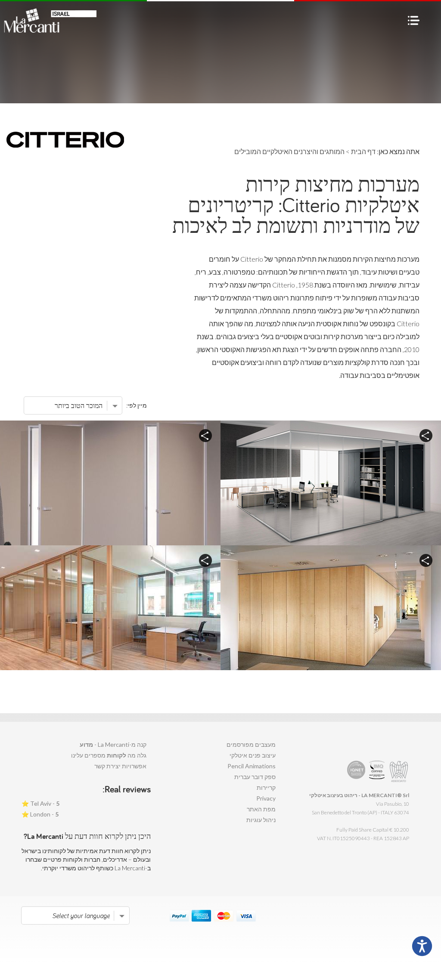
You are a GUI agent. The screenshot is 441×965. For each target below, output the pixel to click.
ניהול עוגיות (261, 819)
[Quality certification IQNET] (356, 772)
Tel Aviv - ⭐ (40, 803)
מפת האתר (261, 809)
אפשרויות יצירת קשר (120, 766)
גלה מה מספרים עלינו (108, 755)
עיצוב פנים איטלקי (253, 755)
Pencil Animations (251, 766)
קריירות (266, 787)
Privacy (266, 798)
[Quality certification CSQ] (378, 772)
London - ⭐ (40, 814)
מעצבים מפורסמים (251, 744)
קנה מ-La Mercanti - (113, 744)
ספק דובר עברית (255, 776)
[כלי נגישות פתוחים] (422, 946)
